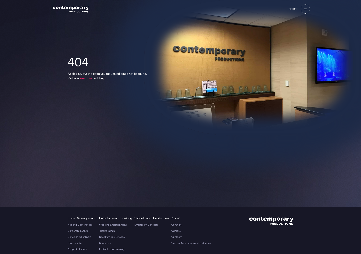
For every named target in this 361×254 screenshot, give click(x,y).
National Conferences (80, 224)
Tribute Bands (107, 230)
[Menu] (305, 9)
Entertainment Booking (115, 218)
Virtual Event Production (151, 218)
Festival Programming (111, 249)
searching (86, 78)
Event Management (82, 218)
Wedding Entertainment (112, 224)
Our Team (176, 236)
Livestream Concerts (146, 224)
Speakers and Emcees (112, 236)
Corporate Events (78, 230)
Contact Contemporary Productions (191, 242)
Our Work (176, 224)
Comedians (105, 242)
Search (293, 9)
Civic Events (74, 242)
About (175, 218)
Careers (175, 230)
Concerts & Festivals (79, 236)
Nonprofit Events (77, 249)
